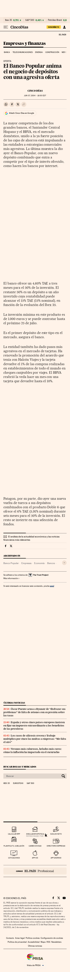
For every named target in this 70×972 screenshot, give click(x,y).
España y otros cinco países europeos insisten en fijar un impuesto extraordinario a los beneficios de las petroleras (34, 725)
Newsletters (56, 942)
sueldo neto (56, 834)
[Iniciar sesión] (64, 27)
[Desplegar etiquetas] (64, 562)
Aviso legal (20, 938)
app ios (35, 858)
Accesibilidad (34, 942)
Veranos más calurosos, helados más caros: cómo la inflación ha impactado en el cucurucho (32, 750)
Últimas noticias (14, 702)
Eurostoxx (18, 783)
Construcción (52, 52)
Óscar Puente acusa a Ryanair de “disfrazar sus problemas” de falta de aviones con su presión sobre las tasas (34, 712)
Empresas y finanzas (24, 43)
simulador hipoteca (35, 834)
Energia (39, 52)
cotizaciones (14, 858)
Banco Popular (11, 563)
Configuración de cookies (52, 938)
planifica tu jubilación (14, 846)
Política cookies (33, 938)
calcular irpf (14, 834)
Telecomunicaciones (23, 52)
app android (56, 858)
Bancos (51, 563)
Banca (7, 52)
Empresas (26, 563)
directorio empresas (56, 846)
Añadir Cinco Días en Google (21, 113)
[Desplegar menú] (5, 27)
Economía (39, 563)
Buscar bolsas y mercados (19, 766)
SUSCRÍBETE (53, 27)
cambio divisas (35, 846)
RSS (48, 942)
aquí (52, 586)
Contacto (10, 938)
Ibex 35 (8, 20)
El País (62, 34)
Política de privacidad (17, 942)
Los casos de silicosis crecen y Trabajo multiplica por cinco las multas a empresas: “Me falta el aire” (34, 739)
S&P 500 (29, 20)
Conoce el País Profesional (35, 871)
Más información (10, 578)
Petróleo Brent (55, 20)
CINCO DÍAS (35, 90)
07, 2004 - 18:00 (35, 95)
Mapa (43, 942)
